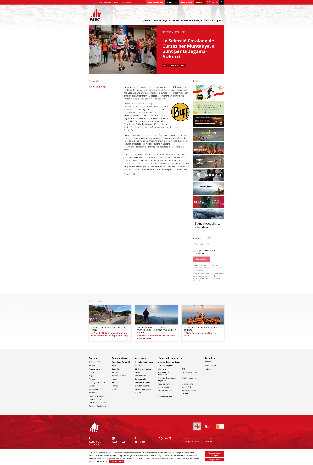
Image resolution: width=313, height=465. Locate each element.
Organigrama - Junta (97, 382)
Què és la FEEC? (95, 362)
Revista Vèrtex (210, 365)
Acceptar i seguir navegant (214, 454)
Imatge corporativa (96, 396)
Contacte (208, 438)
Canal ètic (208, 441)
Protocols (92, 379)
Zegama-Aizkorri (143, 87)
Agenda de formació (121, 362)
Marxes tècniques (165, 390)
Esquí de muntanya (165, 384)
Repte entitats (140, 375)
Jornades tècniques (142, 382)
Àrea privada (186, 2)
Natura (114, 379)
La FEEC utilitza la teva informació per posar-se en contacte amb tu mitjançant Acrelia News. (208, 267)
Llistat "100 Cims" (142, 365)
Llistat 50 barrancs (142, 386)
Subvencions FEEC (96, 389)
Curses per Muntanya (174, 65)
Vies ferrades (140, 392)
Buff (149, 106)
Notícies (166, 32)
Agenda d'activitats (144, 362)
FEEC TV (208, 362)
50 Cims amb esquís (143, 369)
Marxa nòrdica (187, 387)
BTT (183, 369)
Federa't (200, 2)
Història (92, 365)
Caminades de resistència (164, 373)
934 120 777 (140, 442)
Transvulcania (129, 146)
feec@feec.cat (118, 442)
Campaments (140, 379)
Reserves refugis (155, 2)
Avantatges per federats (191, 441)
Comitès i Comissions (97, 406)
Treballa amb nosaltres (98, 402)
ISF (161, 90)
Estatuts (92, 372)
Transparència (94, 369)
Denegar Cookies (214, 460)
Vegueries (92, 375)
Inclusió (115, 372)
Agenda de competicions (169, 362)
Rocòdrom (93, 392)
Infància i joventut (119, 375)
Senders (115, 389)
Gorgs (137, 372)
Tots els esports (165, 365)
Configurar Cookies (116, 461)
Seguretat (116, 369)
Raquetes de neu (165, 396)
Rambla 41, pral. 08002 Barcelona (95, 443)
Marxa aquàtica (164, 387)
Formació (115, 386)
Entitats (92, 386)
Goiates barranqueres (143, 389)
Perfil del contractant (97, 399)
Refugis (115, 382)
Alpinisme (162, 369)
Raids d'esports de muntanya (189, 391)
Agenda (219, 20)
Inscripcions (172, 2)
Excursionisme (187, 384)
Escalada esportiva (189, 378)
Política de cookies (152, 459)
